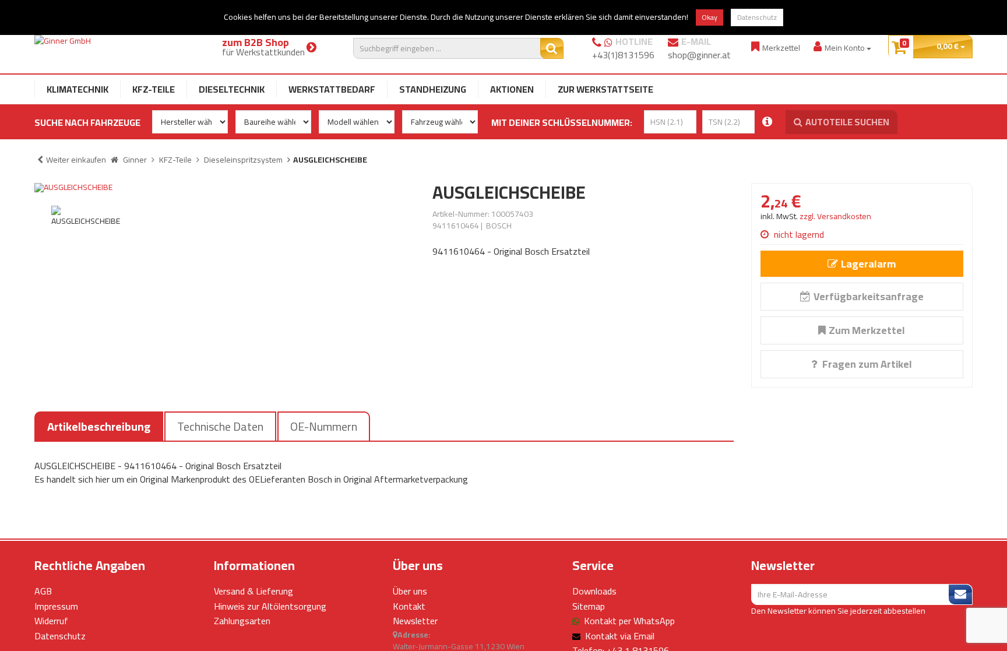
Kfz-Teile (153, 89)
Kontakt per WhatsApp (629, 620)
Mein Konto (846, 47)
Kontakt (409, 606)
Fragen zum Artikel (866, 364)
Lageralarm (868, 263)
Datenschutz (757, 17)
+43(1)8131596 (623, 55)
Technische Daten (220, 426)
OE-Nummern (323, 426)
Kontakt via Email (619, 636)
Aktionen (512, 89)
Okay (709, 17)
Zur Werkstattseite (605, 89)
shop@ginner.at (699, 55)
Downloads (594, 591)
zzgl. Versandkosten (835, 216)
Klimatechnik (77, 89)
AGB (43, 591)
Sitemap (588, 606)
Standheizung (432, 89)
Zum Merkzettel (867, 330)
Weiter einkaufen (76, 159)
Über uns (410, 591)
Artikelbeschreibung (98, 426)
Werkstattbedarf (331, 89)
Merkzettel (781, 47)
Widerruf (51, 620)
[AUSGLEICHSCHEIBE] (224, 187)
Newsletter (415, 620)
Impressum (56, 606)
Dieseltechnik (232, 89)
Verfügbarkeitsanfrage (869, 296)
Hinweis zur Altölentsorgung (270, 606)
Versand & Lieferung (253, 591)
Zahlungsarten (242, 620)
